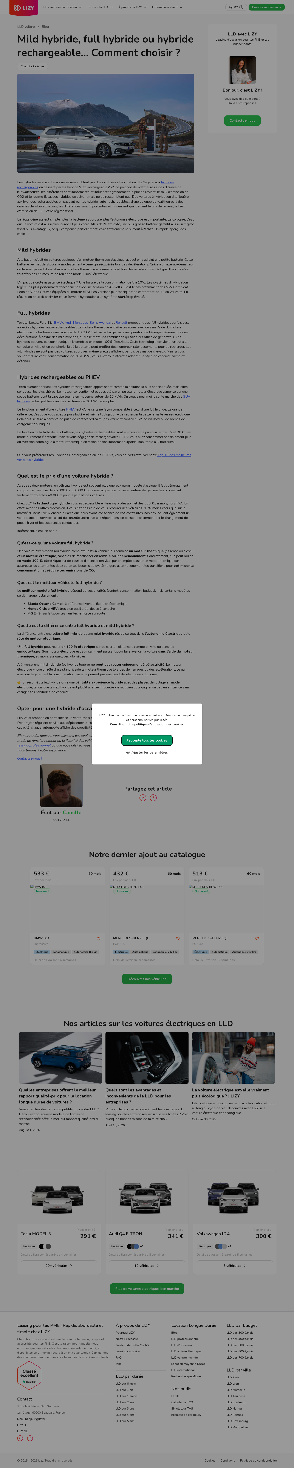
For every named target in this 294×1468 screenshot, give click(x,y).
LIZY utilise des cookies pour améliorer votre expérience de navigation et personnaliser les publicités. (147, 719)
